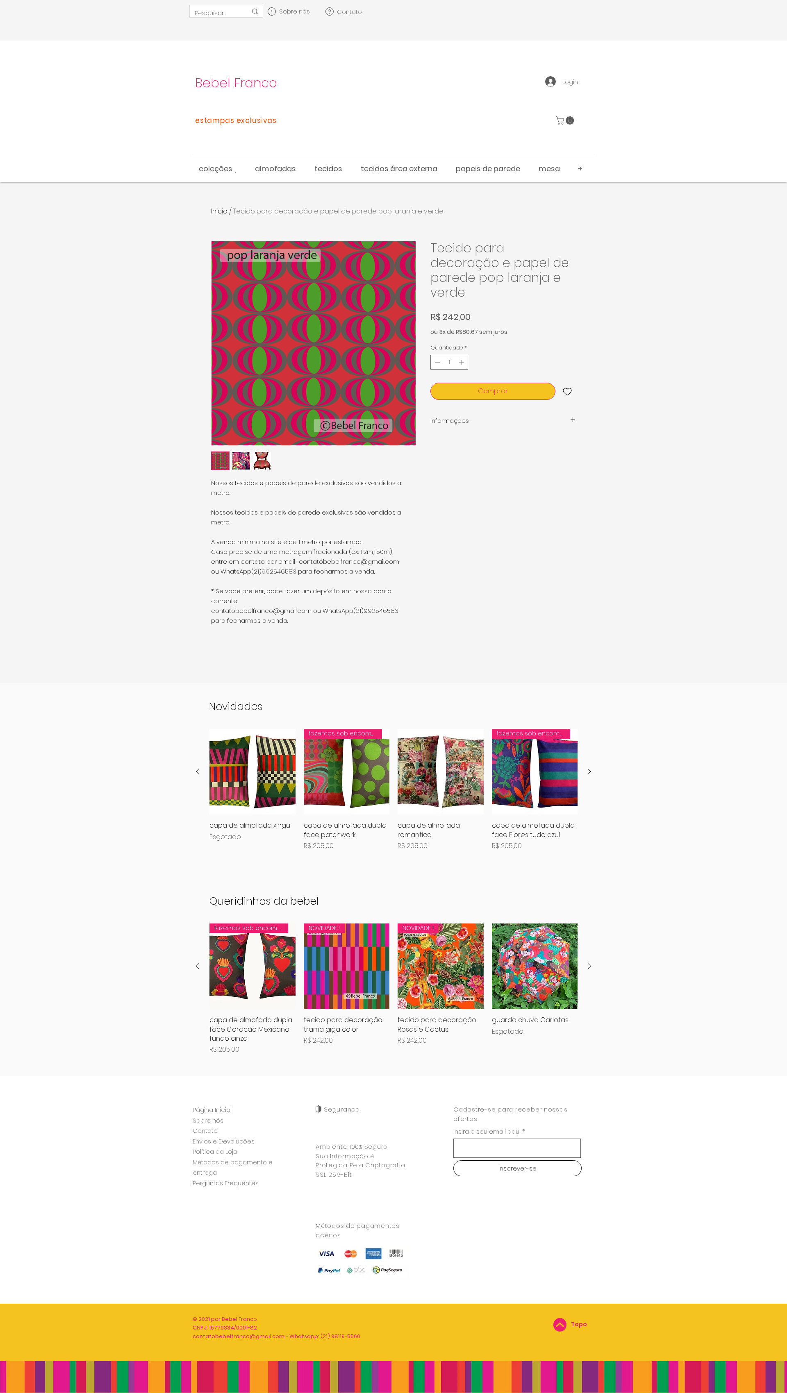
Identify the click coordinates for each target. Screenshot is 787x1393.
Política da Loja (215, 1151)
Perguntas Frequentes (226, 1183)
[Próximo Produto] (589, 771)
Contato (205, 1130)
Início (219, 211)
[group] (393, 794)
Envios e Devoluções (224, 1141)
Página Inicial (212, 1109)
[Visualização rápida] (252, 772)
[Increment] (462, 362)
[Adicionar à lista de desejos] (567, 391)
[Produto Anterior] (197, 771)
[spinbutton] (449, 362)
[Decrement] (436, 362)
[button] (566, 120)
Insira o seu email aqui (487, 1131)
